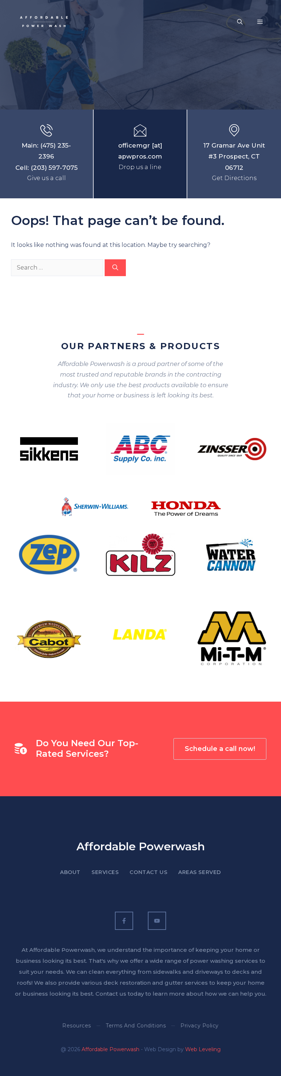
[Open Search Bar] (240, 22)
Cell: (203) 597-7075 (46, 167)
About (70, 872)
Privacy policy (199, 1025)
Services (105, 872)
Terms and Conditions (136, 1025)
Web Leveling (203, 1049)
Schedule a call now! (220, 749)
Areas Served (199, 872)
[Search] (115, 267)
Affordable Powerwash (110, 1049)
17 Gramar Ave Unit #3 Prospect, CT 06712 (234, 156)
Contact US (148, 872)
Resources (76, 1025)
